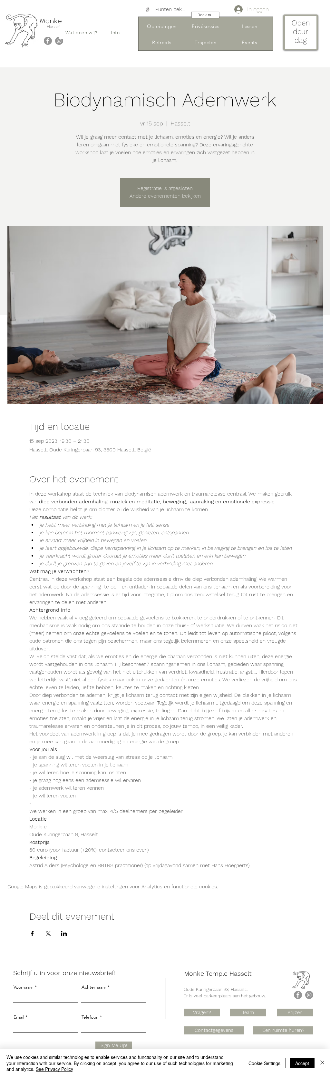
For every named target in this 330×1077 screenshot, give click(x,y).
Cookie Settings (264, 1063)
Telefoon (90, 1017)
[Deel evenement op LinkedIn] (64, 933)
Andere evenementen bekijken (165, 196)
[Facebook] (48, 41)
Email (19, 1017)
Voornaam (24, 987)
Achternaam (94, 987)
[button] (81, 32)
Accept (302, 1063)
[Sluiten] (322, 1063)
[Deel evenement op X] (48, 933)
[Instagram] (59, 41)
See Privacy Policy (54, 1069)
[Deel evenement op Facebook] (32, 933)
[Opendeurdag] (300, 33)
